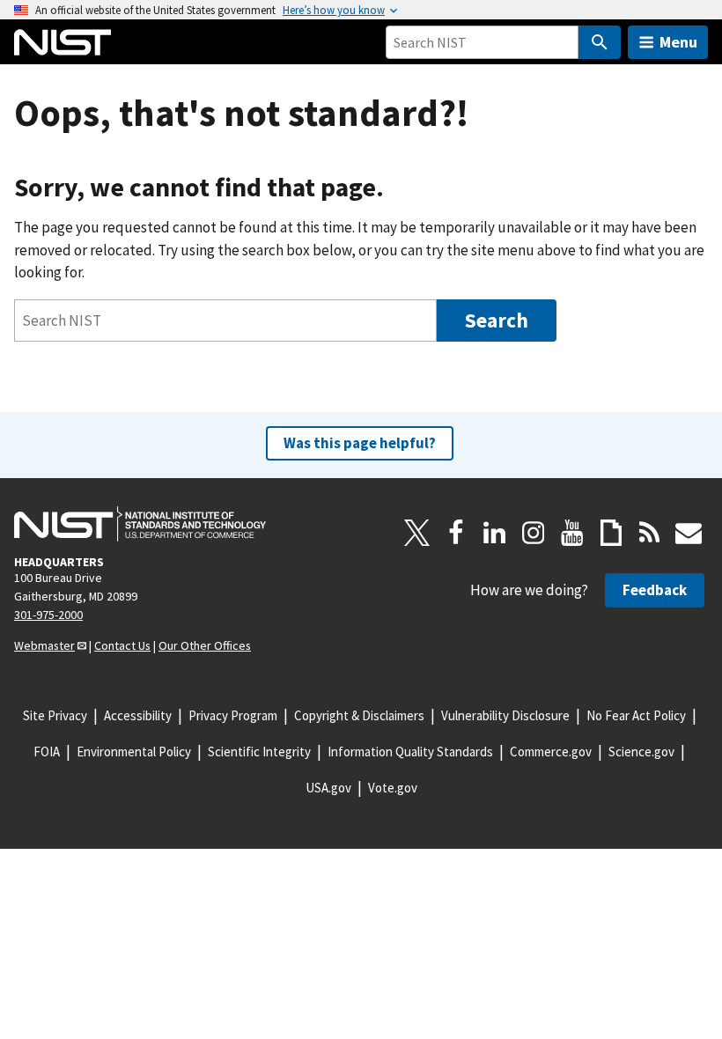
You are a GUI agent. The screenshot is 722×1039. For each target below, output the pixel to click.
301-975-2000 (48, 615)
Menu (678, 42)
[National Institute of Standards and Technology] (140, 524)
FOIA (46, 751)
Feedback (655, 590)
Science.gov (641, 751)
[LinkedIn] (494, 532)
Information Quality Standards (410, 751)
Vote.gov (392, 787)
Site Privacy (55, 715)
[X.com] (417, 532)
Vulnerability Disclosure (505, 715)
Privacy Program (232, 715)
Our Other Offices (204, 645)
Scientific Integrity (259, 751)
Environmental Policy (134, 751)
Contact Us (122, 645)
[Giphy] (611, 532)
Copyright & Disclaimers (359, 715)
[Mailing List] (688, 532)
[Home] (62, 42)
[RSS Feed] (649, 532)
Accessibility (138, 715)
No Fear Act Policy (636, 715)
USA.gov (328, 787)
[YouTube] (572, 532)
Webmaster (44, 645)
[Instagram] (533, 532)
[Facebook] (456, 532)
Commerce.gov (551, 751)
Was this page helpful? (360, 443)
